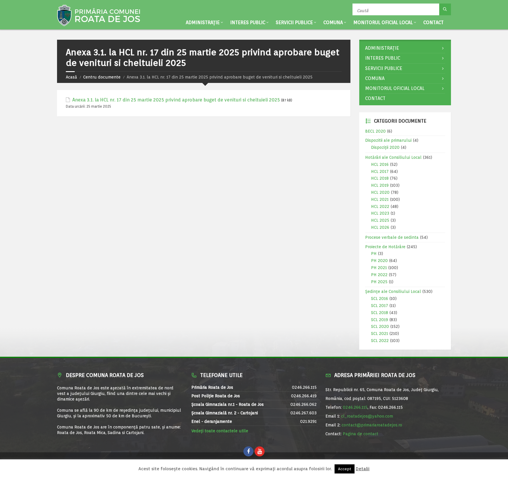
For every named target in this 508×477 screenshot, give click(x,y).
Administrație (203, 22)
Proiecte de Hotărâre (385, 246)
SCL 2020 (380, 326)
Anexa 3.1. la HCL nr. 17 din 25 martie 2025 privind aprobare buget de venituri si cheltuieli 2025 (176, 100)
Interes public (247, 22)
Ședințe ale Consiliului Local (393, 291)
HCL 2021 (380, 199)
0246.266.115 (355, 407)
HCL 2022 (380, 206)
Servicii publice (294, 22)
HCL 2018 (380, 178)
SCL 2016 (379, 298)
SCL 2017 (379, 305)
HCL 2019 (380, 185)
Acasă (71, 77)
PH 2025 (379, 281)
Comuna (333, 22)
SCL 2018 (379, 312)
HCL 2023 (380, 213)
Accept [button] (344, 469)
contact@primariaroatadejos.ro (372, 425)
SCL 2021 (379, 333)
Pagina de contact (360, 433)
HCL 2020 (380, 192)
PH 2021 (379, 267)
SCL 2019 (379, 319)
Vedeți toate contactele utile (219, 430)
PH (374, 253)
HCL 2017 (380, 171)
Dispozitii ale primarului (388, 140)
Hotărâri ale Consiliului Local (393, 157)
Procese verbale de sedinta (392, 237)
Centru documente (102, 77)
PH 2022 (379, 274)
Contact (433, 22)
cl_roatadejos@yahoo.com (367, 416)
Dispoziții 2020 (385, 147)
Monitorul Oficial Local (383, 22)
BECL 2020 (375, 131)
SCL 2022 (380, 340)
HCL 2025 (380, 220)
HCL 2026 (380, 227)
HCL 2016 (380, 164)
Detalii (363, 469)
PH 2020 (379, 260)
